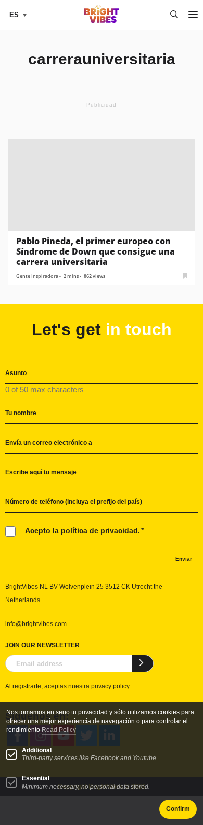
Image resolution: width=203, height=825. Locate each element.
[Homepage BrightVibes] (101, 20)
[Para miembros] (185, 275)
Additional (37, 750)
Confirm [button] (178, 809)
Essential (35, 778)
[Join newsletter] (143, 663)
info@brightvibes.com (36, 624)
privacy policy (110, 686)
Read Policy (59, 730)
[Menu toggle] (193, 15)
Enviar (183, 559)
